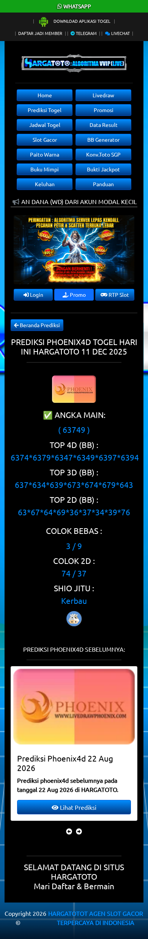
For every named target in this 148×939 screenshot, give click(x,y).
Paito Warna (44, 154)
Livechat (120, 33)
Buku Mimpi (44, 169)
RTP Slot (118, 294)
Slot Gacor (45, 139)
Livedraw (103, 95)
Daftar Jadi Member (40, 33)
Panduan (103, 184)
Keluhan (45, 184)
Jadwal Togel (44, 124)
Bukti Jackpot (103, 169)
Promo (77, 294)
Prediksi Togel (44, 109)
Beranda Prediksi (39, 324)
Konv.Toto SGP (103, 154)
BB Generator (103, 139)
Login (36, 294)
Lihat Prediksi (77, 807)
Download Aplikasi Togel (82, 21)
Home (45, 95)
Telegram (86, 33)
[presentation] (69, 831)
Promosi (103, 109)
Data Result (104, 124)
